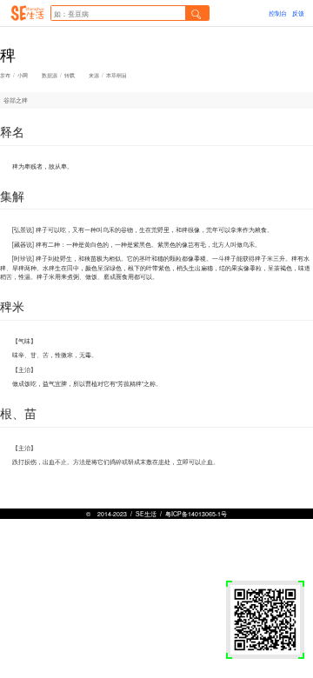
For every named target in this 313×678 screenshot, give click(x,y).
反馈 (298, 13)
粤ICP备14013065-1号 (196, 513)
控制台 (278, 13)
